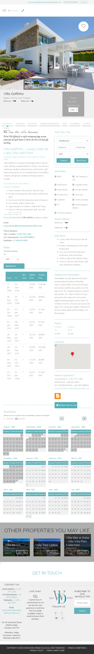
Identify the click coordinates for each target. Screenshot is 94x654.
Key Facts (32, 123)
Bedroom (7, 101)
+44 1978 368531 (26, 237)
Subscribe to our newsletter (67, 405)
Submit (82, 611)
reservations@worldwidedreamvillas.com (44, 2)
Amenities (20, 123)
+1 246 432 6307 (20, 240)
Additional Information (49, 123)
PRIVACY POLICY (37, 650)
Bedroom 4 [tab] (11, 266)
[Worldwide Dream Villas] (13, 10)
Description (7, 123)
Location (86, 123)
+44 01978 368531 (70, 2)
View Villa (22, 552)
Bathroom (25, 101)
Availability (75, 123)
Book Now (81, 160)
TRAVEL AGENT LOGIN (55, 650)
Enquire (63, 160)
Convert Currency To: (10, 252)
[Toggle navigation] (4, 10)
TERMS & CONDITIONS (77, 648)
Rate (65, 123)
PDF (60, 396)
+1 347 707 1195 (23, 234)
